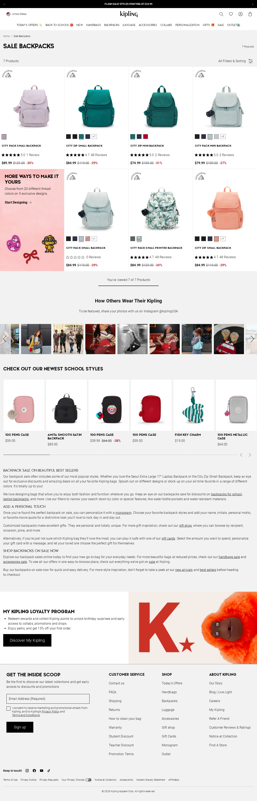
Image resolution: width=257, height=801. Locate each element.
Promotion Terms (121, 754)
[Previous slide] (4, 4)
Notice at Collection (223, 736)
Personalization (187, 25)
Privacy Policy (50, 711)
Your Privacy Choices (72, 779)
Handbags (93, 25)
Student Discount (121, 736)
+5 (222, 136)
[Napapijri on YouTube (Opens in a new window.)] (42, 771)
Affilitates (173, 779)
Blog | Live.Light (220, 692)
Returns (114, 710)
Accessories (148, 25)
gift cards (168, 538)
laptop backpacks (16, 499)
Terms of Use (10, 779)
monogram (123, 513)
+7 (94, 136)
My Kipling (217, 710)
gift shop (185, 525)
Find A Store (218, 745)
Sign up (20, 727)
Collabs (166, 25)
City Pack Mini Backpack (213, 145)
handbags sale (229, 557)
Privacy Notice (28, 779)
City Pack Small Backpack (21, 145)
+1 (94, 238)
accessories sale (15, 562)
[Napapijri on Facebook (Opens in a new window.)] (34, 771)
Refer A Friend (219, 719)
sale (152, 562)
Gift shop (168, 727)
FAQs (112, 692)
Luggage (129, 25)
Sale (221, 25)
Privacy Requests (49, 779)
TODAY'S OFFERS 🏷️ (29, 25)
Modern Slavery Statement (151, 779)
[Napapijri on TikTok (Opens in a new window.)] (49, 771)
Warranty (115, 727)
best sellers (208, 570)
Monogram (170, 745)
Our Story (215, 683)
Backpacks (111, 25)
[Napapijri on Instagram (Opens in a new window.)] (27, 771)
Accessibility (127, 779)
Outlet (166, 754)
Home (6, 36)
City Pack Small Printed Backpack (156, 248)
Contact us (116, 683)
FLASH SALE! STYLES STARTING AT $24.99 (128, 4)
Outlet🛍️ (233, 25)
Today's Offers (172, 683)
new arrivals (184, 570)
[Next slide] (252, 4)
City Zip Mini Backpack (147, 145)
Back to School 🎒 (59, 25)
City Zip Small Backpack (84, 145)
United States (19, 14)
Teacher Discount (121, 745)
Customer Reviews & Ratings (230, 727)
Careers (214, 701)
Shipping (115, 701)
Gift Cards (169, 736)
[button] (4, 136)
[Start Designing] (32, 220)
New (79, 25)
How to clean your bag (125, 719)
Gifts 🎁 (208, 25)
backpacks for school (226, 494)
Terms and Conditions (26, 715)
